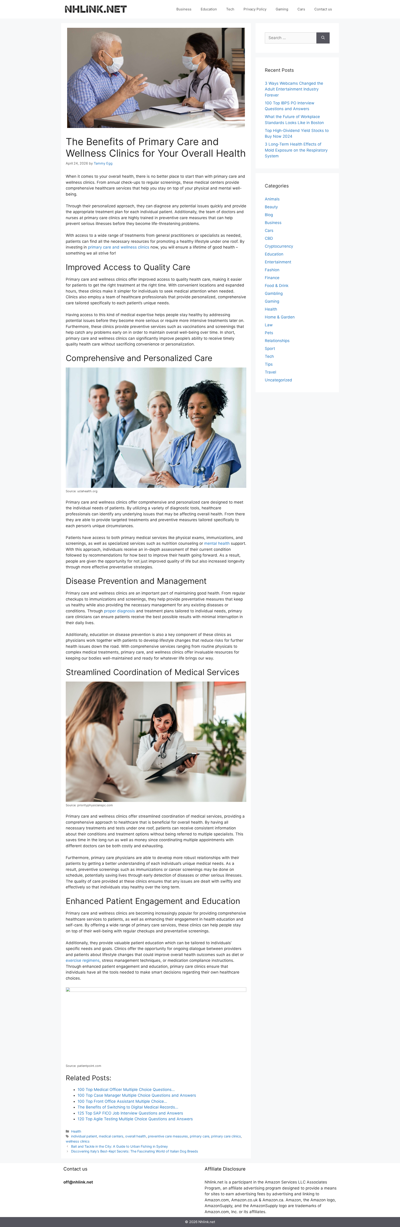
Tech (230, 9)
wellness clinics (78, 1141)
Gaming (282, 9)
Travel (270, 372)
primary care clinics (226, 1136)
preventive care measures (168, 1136)
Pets (269, 332)
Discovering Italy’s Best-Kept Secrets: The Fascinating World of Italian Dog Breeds (134, 1151)
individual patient (84, 1136)
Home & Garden (280, 317)
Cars (301, 9)
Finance (272, 277)
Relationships (277, 340)
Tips (269, 364)
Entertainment (278, 262)
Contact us (323, 9)
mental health (217, 543)
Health (76, 1131)
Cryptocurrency (279, 246)
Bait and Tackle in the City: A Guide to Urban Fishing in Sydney (119, 1146)
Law (269, 325)
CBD (269, 238)
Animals (272, 199)
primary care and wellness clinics (118, 247)
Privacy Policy (255, 9)
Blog (269, 214)
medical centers (111, 1136)
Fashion (272, 270)
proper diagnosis (119, 611)
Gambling (274, 293)
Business (183, 9)
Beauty (271, 207)
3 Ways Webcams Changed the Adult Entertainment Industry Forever (294, 89)
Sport (270, 348)
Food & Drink (276, 285)
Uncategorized (278, 380)
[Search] (323, 38)
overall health (135, 1136)
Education (209, 9)
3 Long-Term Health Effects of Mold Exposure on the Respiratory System (296, 150)
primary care (199, 1136)
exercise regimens (83, 960)
